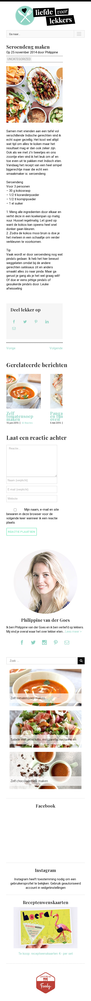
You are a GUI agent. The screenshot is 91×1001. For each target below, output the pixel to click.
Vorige (10, 348)
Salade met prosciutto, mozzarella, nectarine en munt (43, 742)
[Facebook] (14, 321)
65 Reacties (27, 423)
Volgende (56, 348)
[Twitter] (25, 321)
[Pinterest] (36, 321)
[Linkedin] (47, 321)
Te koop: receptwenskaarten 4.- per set (45, 954)
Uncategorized (19, 59)
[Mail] (14, 328)
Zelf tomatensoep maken (19, 416)
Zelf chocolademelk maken (29, 781)
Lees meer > (73, 631)
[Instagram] (44, 642)
